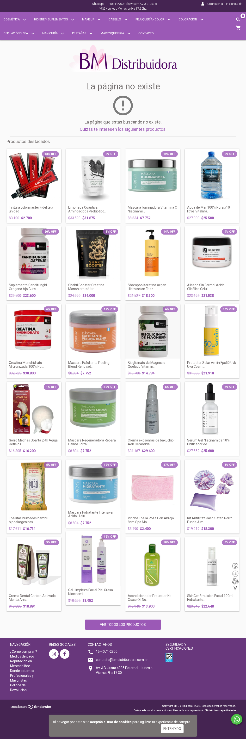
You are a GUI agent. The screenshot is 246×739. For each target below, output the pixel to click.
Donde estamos (22, 671)
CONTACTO (146, 33)
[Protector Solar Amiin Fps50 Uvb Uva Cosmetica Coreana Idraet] (212, 331)
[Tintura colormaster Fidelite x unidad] (33, 176)
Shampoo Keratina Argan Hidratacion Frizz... (147, 287)
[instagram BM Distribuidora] (54, 654)
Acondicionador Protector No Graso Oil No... (150, 597)
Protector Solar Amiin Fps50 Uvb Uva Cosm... (211, 364)
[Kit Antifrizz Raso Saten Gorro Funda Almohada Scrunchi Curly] (212, 487)
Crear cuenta (215, 4)
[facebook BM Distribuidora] (64, 654)
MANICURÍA (50, 33)
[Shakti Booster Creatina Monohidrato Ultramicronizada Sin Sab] (93, 253)
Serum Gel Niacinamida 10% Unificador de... (208, 442)
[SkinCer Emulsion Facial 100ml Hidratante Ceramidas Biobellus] (212, 564)
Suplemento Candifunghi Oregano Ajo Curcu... (28, 287)
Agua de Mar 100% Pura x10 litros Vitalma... (208, 209)
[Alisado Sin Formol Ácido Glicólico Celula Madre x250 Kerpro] (212, 253)
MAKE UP (88, 19)
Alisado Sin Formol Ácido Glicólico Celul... (206, 287)
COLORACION (188, 19)
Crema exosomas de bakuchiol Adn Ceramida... (151, 442)
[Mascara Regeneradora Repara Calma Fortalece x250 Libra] (93, 409)
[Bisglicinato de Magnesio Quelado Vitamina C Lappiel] (152, 331)
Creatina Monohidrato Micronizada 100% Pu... (26, 364)
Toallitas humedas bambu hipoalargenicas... (28, 520)
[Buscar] (238, 20)
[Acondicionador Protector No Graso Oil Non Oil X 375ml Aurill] (152, 564)
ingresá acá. (197, 710)
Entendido (172, 729)
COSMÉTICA (12, 19)
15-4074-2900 (106, 651)
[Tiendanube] (31, 708)
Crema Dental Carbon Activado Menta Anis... (32, 597)
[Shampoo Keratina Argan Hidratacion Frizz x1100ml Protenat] (152, 253)
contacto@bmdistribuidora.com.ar (122, 660)
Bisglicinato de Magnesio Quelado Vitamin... (146, 364)
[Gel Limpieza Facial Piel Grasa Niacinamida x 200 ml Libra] (93, 558)
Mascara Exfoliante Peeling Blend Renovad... (89, 364)
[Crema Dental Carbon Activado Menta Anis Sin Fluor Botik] (33, 564)
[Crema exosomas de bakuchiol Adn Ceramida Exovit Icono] (152, 409)
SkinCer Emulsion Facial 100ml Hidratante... (210, 597)
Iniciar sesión (234, 4)
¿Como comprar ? (23, 651)
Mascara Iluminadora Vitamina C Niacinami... (152, 209)
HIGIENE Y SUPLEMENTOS (51, 19)
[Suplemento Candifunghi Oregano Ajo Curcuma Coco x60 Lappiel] (33, 253)
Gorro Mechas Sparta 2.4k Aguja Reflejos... (33, 442)
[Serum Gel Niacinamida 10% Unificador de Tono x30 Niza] (212, 409)
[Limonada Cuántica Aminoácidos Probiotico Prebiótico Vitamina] (93, 176)
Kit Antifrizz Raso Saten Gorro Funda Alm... (210, 520)
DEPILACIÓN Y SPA (16, 33)
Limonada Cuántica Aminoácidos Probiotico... (87, 209)
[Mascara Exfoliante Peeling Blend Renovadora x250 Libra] (93, 331)
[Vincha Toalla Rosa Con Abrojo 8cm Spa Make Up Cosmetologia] (152, 487)
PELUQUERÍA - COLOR (150, 19)
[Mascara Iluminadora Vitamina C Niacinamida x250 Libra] (152, 176)
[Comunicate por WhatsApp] (236, 719)
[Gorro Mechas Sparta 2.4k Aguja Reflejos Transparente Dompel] (33, 409)
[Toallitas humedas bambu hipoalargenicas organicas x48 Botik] (33, 487)
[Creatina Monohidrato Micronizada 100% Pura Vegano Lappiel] (33, 331)
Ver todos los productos (123, 625)
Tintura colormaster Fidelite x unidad (31, 209)
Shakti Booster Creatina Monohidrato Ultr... (86, 287)
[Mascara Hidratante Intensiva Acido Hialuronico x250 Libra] (93, 484)
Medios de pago (22, 656)
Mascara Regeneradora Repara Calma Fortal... (92, 442)
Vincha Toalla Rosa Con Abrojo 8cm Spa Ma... (151, 520)
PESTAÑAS (79, 33)
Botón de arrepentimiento (221, 710)
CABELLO (115, 19)
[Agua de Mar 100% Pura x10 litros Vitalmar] (212, 176)
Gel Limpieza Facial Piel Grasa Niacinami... (90, 592)
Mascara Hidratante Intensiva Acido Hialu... (90, 514)
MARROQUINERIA (113, 33)
